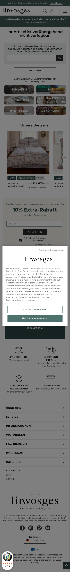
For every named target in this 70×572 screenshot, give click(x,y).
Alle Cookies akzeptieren (35, 318)
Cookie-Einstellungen (35, 309)
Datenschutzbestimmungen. (20, 300)
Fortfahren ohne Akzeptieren (52, 250)
